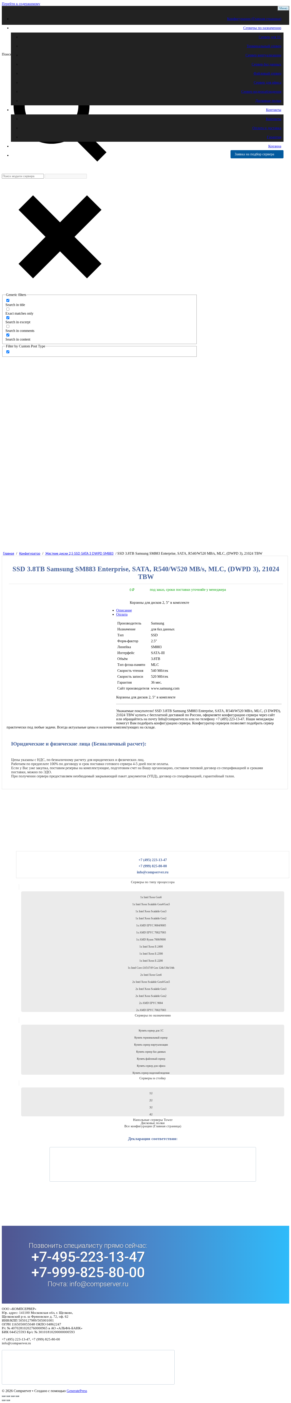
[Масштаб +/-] (3, 1396)
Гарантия (274, 137)
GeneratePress (77, 1391)
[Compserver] (40, 47)
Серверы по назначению (262, 28)
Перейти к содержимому (21, 4)
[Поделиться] (13, 1396)
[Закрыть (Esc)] (17, 1396)
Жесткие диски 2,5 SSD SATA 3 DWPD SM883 (79, 553)
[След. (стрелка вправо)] (8, 1400)
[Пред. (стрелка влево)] (3, 1400)
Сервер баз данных (266, 64)
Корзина (274, 146)
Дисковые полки (268, 101)
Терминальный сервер (264, 46)
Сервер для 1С (270, 37)
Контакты (273, 110)
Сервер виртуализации (263, 55)
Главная (8, 553)
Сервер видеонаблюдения (261, 92)
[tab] (149, 614)
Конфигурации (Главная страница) (254, 19)
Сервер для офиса (267, 82)
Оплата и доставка (266, 128)
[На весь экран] (8, 1396)
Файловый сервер (267, 73)
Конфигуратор (29, 553)
